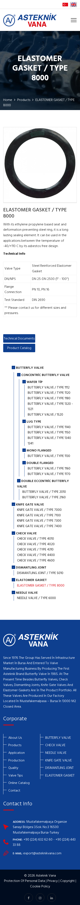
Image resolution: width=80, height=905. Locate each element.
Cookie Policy (40, 886)
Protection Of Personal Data (24, 880)
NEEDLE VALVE (56, 752)
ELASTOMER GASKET (59, 775)
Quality (13, 767)
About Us (15, 737)
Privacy (52, 880)
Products (23, 99)
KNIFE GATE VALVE (58, 760)
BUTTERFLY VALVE (58, 737)
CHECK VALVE (55, 744)
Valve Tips (15, 775)
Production (16, 760)
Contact (14, 790)
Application (16, 752)
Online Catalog (19, 782)
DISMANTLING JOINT (59, 767)
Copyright (67, 880)
